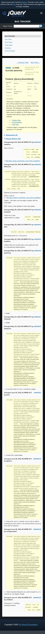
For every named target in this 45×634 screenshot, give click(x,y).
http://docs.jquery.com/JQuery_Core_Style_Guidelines (23, 161)
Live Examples (17, 122)
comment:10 (37, 458)
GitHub (24, 2)
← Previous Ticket (23, 62)
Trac (14, 4)
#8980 (8, 68)
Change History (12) (13, 139)
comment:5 (37, 239)
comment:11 (37, 529)
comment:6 (37, 250)
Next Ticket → (35, 62)
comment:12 (37, 597)
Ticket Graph (8, 45)
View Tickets (8, 42)
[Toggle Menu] (41, 13)
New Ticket (8, 39)
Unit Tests (15, 124)
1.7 (35, 86)
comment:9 (37, 392)
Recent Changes (10, 51)
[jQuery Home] (14, 14)
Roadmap (8, 48)
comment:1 (37, 142)
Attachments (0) (12, 135)
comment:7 (37, 316)
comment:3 (37, 209)
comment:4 (37, 224)
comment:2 (37, 164)
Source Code (16, 120)
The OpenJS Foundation (28, 625)
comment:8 (37, 326)
